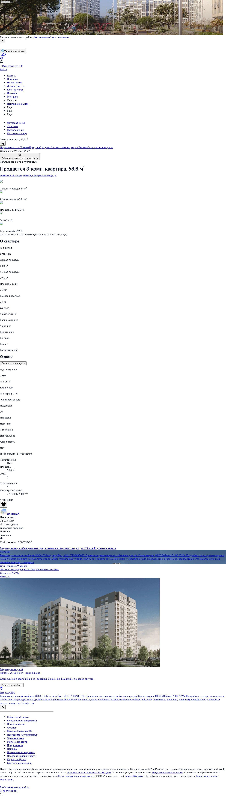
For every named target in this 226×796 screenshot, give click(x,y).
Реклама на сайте (17, 741)
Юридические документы (22, 720)
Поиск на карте (16, 724)
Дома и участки (16, 86)
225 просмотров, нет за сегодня (19, 158)
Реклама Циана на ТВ (19, 731)
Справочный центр (18, 717)
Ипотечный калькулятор (21, 752)
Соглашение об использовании (51, 37)
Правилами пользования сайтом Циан (89, 772)
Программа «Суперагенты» (22, 734)
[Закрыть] (2, 41)
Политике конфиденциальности (76, 776)
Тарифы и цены (15, 738)
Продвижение (15, 745)
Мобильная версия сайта (14, 787)
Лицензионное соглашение (167, 772)
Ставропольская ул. (43, 175)
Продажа (12, 79)
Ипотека (12, 93)
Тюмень (27, 175)
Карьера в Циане (16, 759)
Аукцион (12, 727)
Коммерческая (15, 89)
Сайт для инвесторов (19, 763)
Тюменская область (11, 175)
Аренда (11, 75)
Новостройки (14, 82)
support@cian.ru (135, 776)
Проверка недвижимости (21, 755)
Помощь (12, 748)
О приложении (8, 790)
